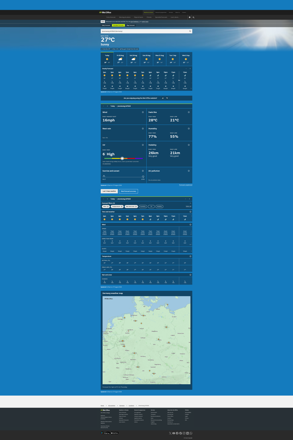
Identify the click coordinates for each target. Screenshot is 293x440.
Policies (187, 410)
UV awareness (107, 163)
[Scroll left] (186, 68)
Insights (153, 422)
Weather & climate (148, 12)
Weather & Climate (123, 410)
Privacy (187, 418)
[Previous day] (103, 106)
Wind (104, 207)
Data (152, 418)
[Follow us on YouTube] (173, 433)
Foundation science (139, 420)
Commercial (170, 414)
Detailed (118, 25)
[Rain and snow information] (190, 275)
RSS (186, 420)
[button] (167, 304)
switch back (145, 21)
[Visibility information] (188, 145)
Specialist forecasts (161, 17)
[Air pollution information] (188, 171)
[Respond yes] (162, 98)
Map (131, 25)
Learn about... (175, 17)
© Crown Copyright (188, 438)
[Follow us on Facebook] (177, 433)
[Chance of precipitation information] (143, 128)
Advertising (153, 424)
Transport (153, 414)
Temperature (115, 207)
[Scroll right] (190, 68)
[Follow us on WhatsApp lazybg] (191, 433)
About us (177, 12)
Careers (184, 12)
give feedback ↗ (135, 21)
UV (151, 206)
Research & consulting (156, 420)
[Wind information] (190, 224)
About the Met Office (172, 410)
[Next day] (107, 106)
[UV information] (143, 145)
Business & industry (155, 416)
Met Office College (105, 412)
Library (136, 422)
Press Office (170, 416)
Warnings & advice (124, 17)
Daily (106, 25)
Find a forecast (110, 17)
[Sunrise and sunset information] (143, 171)
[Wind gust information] (143, 112)
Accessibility (188, 412)
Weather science (138, 414)
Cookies (187, 414)
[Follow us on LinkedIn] (187, 433)
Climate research (138, 416)
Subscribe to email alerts (173, 424)
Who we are (170, 412)
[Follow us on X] (170, 433)
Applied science (138, 418)
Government (154, 412)
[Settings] (190, 17)
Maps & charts (138, 17)
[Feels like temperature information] (188, 112)
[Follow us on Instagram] (184, 433)
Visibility (159, 206)
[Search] (189, 30)
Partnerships (170, 420)
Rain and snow (129, 207)
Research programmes (161, 12)
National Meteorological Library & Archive (106, 417)
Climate (149, 17)
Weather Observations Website (106, 422)
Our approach (137, 412)
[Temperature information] (190, 256)
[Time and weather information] (190, 212)
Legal (186, 416)
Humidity (143, 206)
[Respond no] (167, 98)
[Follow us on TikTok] (180, 433)
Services (171, 12)
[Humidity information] (188, 128)
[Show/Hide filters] (190, 203)
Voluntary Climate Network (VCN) (105, 426)
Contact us (170, 422)
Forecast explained (185, 185)
